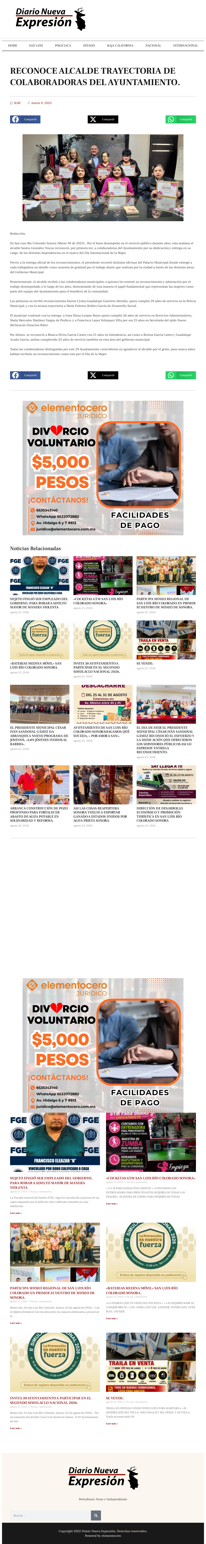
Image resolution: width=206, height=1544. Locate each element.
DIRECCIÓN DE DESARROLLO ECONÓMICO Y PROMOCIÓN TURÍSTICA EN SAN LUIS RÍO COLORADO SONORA (160, 814)
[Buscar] (96, 1515)
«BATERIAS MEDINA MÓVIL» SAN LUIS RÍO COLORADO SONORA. (36, 665)
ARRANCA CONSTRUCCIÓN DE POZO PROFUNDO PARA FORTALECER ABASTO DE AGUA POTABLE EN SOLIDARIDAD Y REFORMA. (39, 814)
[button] (25, 119)
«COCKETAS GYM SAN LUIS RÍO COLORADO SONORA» (98, 601)
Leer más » (16, 1213)
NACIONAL (153, 46)
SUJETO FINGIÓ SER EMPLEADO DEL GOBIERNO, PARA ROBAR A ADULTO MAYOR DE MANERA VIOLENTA (39, 603)
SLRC (17, 103)
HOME (12, 46)
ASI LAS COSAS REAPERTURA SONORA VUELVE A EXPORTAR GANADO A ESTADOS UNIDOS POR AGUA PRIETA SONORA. (100, 814)
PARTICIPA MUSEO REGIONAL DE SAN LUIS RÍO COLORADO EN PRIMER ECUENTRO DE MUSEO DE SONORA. (166, 603)
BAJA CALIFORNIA (120, 46)
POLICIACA (63, 46)
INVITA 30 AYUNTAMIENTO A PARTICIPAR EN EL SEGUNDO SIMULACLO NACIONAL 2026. (96, 667)
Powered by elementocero (103, 1536)
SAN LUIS (36, 46)
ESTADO (89, 46)
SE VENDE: (145, 663)
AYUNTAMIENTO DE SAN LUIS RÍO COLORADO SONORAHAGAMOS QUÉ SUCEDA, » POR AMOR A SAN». (101, 732)
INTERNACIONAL (185, 46)
